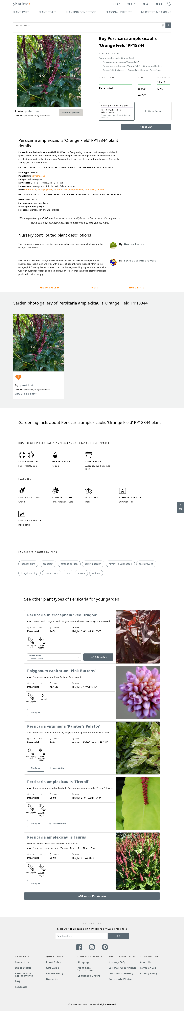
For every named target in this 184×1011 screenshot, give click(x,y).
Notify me (35, 712)
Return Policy (54, 973)
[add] (116, 127)
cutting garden (61, 189)
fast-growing (146, 563)
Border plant (28, 563)
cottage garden (45, 189)
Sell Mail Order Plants (122, 967)
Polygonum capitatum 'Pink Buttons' (61, 670)
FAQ (17, 981)
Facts (94, 288)
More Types (136, 288)
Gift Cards (52, 967)
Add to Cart (146, 127)
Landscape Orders (88, 975)
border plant (30, 189)
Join (118, 935)
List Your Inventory (121, 973)
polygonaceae (38, 175)
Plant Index (53, 962)
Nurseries (52, 979)
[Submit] (168, 25)
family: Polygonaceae (120, 563)
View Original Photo (26, 393)
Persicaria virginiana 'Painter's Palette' (63, 726)
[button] (163, 25)
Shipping (83, 962)
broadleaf (48, 563)
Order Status (23, 967)
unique (100, 189)
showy (93, 189)
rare (87, 189)
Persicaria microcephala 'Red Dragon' (62, 614)
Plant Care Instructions (85, 969)
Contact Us (22, 962)
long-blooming (76, 189)
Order (131, 4)
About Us (146, 962)
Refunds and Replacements (24, 974)
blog (159, 4)
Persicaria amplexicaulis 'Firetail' (58, 781)
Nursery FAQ (117, 962)
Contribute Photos (120, 979)
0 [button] (169, 3)
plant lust (26, 385)
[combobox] (54, 657)
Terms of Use (148, 967)
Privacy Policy (149, 973)
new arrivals (51, 573)
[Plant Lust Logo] (21, 4)
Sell (145, 4)
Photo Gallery (50, 288)
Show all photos (71, 112)
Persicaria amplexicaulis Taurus (56, 837)
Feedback (21, 986)
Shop (117, 4)
